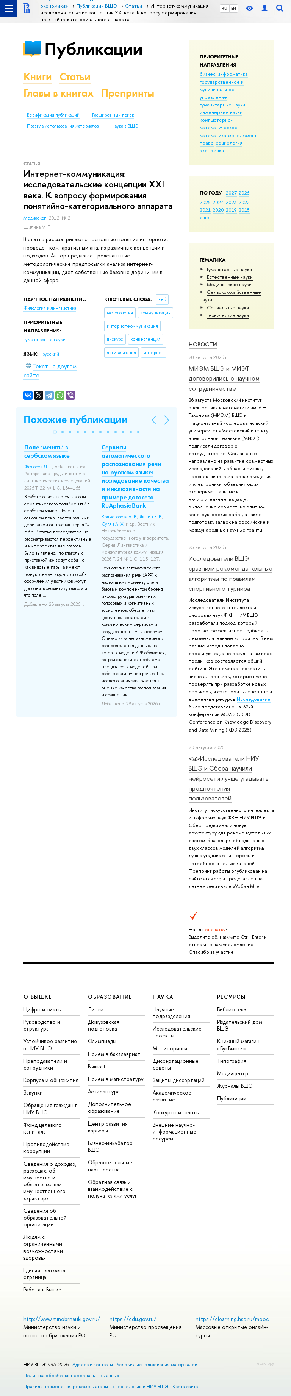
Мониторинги (170, 1048)
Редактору (264, 1363)
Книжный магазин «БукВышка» (238, 1044)
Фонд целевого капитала (42, 1128)
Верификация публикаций (53, 115)
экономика (212, 150)
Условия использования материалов (157, 1364)
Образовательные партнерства (110, 1166)
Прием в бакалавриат (114, 1054)
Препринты (127, 93)
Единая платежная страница (45, 1274)
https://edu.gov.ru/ (133, 1319)
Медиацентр (232, 1073)
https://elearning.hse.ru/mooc (232, 1319)
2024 (218, 202)
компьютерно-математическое (219, 123)
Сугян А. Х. (113, 524)
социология (229, 142)
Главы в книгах (58, 93)
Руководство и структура (41, 1025)
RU (224, 8)
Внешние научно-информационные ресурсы (174, 1131)
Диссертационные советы (176, 1064)
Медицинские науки (229, 284)
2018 (244, 209)
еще (204, 217)
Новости (203, 344)
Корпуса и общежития (50, 1080)
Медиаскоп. (36, 218)
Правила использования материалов (63, 126)
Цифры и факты (42, 1009)
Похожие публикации (75, 419)
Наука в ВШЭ (124, 126)
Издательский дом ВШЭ (239, 1025)
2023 (231, 202)
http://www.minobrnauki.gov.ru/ (61, 1319)
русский (50, 354)
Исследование (254, 699)
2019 (231, 209)
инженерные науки (221, 112)
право (207, 142)
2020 (218, 209)
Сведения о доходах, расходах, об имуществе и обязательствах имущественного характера (50, 1181)
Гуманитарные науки (229, 269)
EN (233, 8)
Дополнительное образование (109, 1107)
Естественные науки (230, 276)
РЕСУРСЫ (231, 996)
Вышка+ (97, 1066)
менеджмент (242, 135)
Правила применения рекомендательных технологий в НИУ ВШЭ (96, 1386)
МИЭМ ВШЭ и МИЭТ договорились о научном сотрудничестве (224, 378)
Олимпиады (102, 1041)
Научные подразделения (171, 1013)
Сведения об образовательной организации (45, 1217)
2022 (244, 202)
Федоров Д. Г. (38, 467)
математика (213, 135)
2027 (231, 192)
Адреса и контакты (92, 1364)
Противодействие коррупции (46, 1147)
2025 (205, 202)
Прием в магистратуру (116, 1078)
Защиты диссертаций (179, 1080)
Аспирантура (104, 1091)
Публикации (93, 48)
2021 (205, 209)
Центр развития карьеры (108, 1127)
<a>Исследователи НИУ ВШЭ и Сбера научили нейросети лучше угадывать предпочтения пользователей (229, 778)
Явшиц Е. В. (150, 517)
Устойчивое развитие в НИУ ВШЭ (50, 1044)
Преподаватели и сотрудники (45, 1064)
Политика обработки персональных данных (71, 1375)
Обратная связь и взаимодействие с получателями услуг (112, 1188)
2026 (244, 192)
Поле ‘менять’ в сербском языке (47, 451)
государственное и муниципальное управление (222, 89)
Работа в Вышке (42, 1289)
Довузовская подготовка (103, 1025)
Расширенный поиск (113, 115)
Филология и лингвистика (49, 308)
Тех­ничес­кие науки (228, 315)
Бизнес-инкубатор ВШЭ (110, 1146)
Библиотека (231, 1009)
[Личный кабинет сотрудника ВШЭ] (264, 8)
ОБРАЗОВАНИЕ (110, 996)
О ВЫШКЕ (37, 996)
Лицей (95, 1009)
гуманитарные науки (222, 104)
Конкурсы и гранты (176, 1112)
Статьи (75, 76)
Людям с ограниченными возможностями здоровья (43, 1247)
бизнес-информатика (224, 73)
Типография (231, 1060)
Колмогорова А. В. (119, 517)
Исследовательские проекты (177, 1032)
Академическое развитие (172, 1096)
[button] (55, 432)
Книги (37, 76)
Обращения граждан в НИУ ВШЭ (50, 1108)
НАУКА (163, 996)
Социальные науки (228, 307)
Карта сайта (185, 1386)
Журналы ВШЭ (235, 1085)
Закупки (33, 1092)
